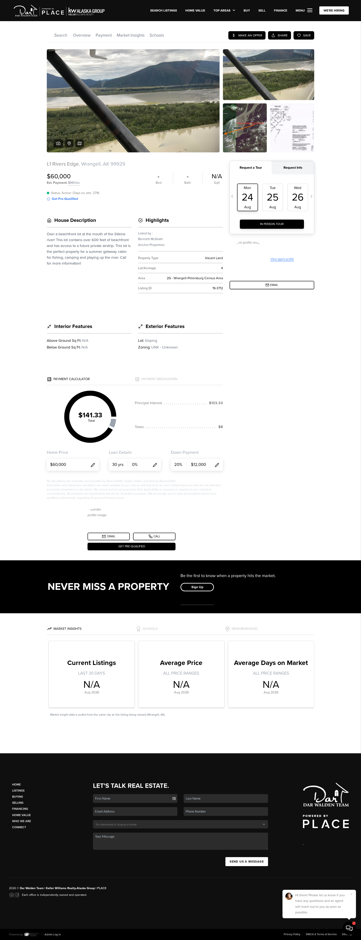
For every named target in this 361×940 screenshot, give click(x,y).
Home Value (195, 10)
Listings (18, 790)
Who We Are (21, 821)
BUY (247, 10)
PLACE (101, 888)
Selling (17, 803)
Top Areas (222, 10)
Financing (20, 809)
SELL (262, 10)
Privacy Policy (292, 934)
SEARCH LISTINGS (163, 10)
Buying (17, 797)
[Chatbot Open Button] (349, 928)
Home (16, 784)
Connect (19, 827)
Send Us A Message (247, 861)
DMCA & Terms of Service (321, 934)
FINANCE (280, 10)
